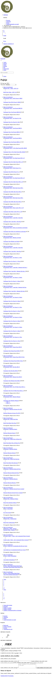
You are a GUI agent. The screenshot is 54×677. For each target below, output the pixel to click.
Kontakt (5, 628)
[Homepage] (24, 12)
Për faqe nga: (3, 83)
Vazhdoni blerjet (4, 675)
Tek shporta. (11, 675)
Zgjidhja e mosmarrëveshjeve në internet (12, 610)
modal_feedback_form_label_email (22, 662)
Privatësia (5, 606)
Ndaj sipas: (3, 84)
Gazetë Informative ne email (12, 24)
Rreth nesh (5, 625)
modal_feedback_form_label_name (39, 661)
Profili (4, 35)
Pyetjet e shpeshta (7, 626)
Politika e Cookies (7, 607)
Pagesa (7, 23)
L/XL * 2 (8, 403)
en (3, 31)
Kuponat (8, 20)
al (3, 30)
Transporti (8, 21)
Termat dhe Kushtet (7, 605)
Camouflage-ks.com (7, 629)
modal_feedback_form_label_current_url (10, 661)
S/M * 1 (8, 402)
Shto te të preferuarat (8, 87)
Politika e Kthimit (7, 609)
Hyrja (4, 41)
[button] (1, 60)
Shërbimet (5, 14)
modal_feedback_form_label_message (9, 667)
